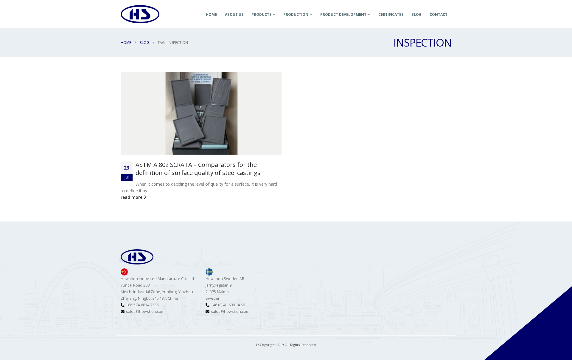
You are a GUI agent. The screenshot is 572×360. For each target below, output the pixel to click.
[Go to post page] (201, 113)
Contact (438, 14)
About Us (234, 14)
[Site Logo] (140, 14)
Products (261, 14)
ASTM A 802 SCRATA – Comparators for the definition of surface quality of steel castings (198, 169)
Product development (343, 14)
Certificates (390, 14)
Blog (416, 14)
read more (132, 197)
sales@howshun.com (145, 311)
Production (295, 14)
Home (211, 14)
